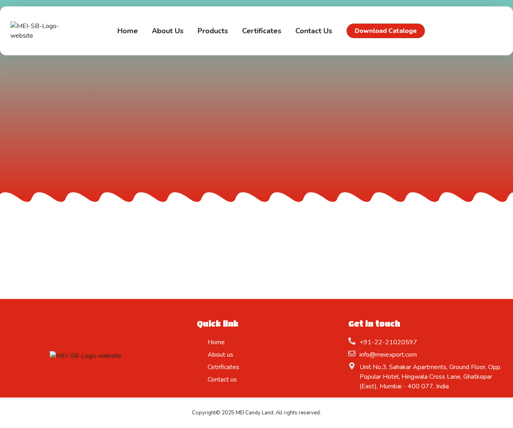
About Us (168, 31)
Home (127, 31)
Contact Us (313, 31)
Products (213, 31)
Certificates (261, 31)
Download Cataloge (386, 30)
